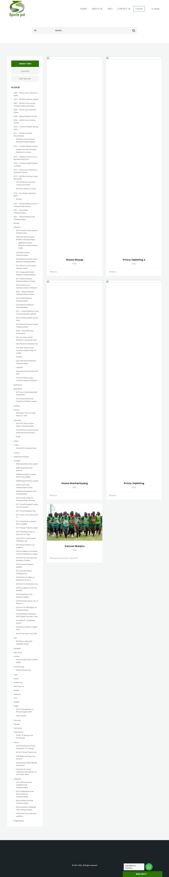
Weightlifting (19, 821)
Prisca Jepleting (134, 483)
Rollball (16, 702)
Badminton (18, 385)
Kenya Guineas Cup (23, 670)
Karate (16, 679)
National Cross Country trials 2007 (64, 558)
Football (17, 461)
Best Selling (25, 79)
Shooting (17, 720)
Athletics (17, 227)
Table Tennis (18, 732)
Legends (19, 367)
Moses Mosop (74, 259)
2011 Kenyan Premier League (27, 528)
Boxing (16, 410)
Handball (17, 649)
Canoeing (17, 420)
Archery (19, 199)
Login (139, 9)
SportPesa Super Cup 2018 (26, 633)
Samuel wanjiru (75, 546)
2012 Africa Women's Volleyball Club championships (24, 784)
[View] (92, 272)
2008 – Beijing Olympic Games (25, 116)
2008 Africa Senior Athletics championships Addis (28, 245)
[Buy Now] (95, 272)
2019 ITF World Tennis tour (26, 752)
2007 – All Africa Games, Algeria (26, 99)
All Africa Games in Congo (26, 189)
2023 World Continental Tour (27, 344)
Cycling (16, 453)
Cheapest (25, 71)
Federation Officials (21, 457)
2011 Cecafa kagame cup (26, 511)
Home (83, 9)
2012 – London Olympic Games (26, 146)
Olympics (17, 694)
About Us (97, 9)
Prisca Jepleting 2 (134, 259)
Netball (16, 690)
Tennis (16, 742)
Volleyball (17, 779)
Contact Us (124, 9)
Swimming (18, 728)
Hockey (16, 656)
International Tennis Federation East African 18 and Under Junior (26, 771)
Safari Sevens (21, 716)
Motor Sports (19, 686)
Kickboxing (18, 682)
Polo (15, 698)
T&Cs (110, 9)
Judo (16, 675)
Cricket (16, 445)
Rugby (16, 706)
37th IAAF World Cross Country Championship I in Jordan (26, 350)
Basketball (18, 389)
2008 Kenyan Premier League (27, 481)
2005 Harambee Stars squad (27, 464)
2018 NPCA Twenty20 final (26, 448)
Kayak (18, 436)
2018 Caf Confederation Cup (27, 584)
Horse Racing (19, 667)
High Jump (18, 652)
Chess (16, 441)
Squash (16, 724)
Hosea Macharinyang (75, 483)
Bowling (17, 406)
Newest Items (25, 64)
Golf (15, 638)
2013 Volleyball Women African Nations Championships (25, 794)
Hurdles (19, 357)
